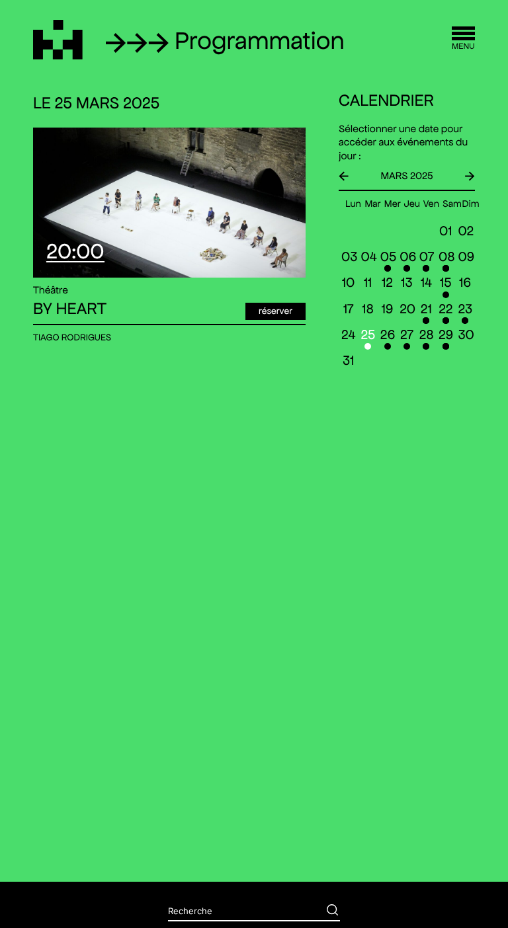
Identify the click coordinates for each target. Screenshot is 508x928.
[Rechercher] (323, 911)
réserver (275, 310)
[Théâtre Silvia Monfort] (58, 39)
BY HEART (69, 309)
